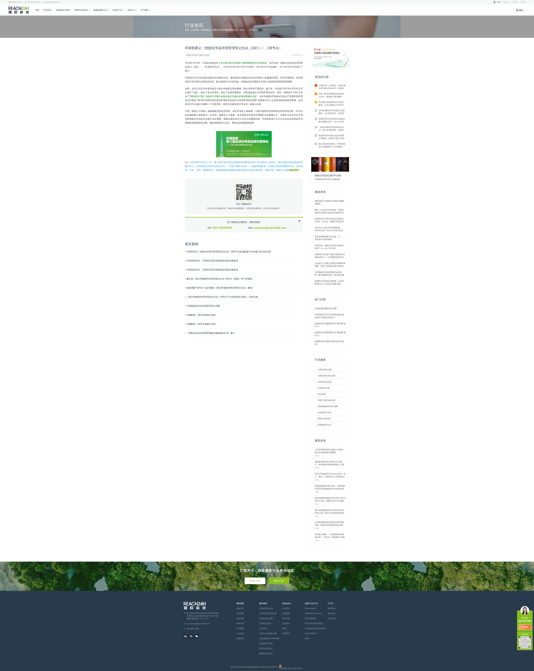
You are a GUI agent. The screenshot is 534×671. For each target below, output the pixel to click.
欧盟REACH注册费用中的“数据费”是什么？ (330, 333)
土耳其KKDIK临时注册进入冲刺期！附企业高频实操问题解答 (330, 451)
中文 (498, 2)
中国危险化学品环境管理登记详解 (203, 306)
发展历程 (240, 618)
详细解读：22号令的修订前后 (201, 315)
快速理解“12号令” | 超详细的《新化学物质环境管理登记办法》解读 (219, 288)
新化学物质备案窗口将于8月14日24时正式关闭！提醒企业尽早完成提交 (330, 499)
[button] (344, 65)
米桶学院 (286, 633)
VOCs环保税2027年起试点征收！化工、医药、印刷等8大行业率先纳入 (330, 475)
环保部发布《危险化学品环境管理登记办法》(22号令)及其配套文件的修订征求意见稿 (228, 251)
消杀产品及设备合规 (326, 400)
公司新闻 (240, 628)
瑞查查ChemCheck (313, 613)
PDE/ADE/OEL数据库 (314, 623)
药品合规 (322, 394)
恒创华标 (331, 618)
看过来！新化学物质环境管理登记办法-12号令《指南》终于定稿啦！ (220, 278)
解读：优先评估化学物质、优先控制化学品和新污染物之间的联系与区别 (329, 211)
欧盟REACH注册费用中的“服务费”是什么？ (330, 324)
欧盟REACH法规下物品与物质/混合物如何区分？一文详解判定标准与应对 (330, 256)
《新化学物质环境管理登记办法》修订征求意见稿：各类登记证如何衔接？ (331, 128)
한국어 (523, 2)
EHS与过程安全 (324, 418)
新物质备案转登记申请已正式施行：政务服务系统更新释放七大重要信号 (329, 463)
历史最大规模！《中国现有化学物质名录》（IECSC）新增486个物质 (330, 535)
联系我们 (240, 638)
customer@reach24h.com (269, 227)
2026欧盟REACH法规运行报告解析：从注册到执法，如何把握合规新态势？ (332, 112)
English (506, 2)
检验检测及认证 (324, 425)
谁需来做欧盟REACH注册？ (326, 308)
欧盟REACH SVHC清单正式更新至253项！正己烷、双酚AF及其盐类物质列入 (330, 220)
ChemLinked (310, 608)
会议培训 (286, 623)
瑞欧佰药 (331, 613)
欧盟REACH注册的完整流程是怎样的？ (329, 342)
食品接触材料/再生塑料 (328, 406)
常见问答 (286, 618)
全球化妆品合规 (324, 382)
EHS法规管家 (310, 618)
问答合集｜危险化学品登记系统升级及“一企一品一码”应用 (329, 246)
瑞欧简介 (240, 608)
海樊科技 (331, 608)
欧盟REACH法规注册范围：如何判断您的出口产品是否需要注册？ (329, 282)
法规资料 (286, 613)
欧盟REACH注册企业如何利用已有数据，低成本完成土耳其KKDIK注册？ (331, 137)
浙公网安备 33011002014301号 (291, 668)
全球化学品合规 (324, 369)
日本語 (514, 2)
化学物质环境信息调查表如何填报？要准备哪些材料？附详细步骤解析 (329, 273)
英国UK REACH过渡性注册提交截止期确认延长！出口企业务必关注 (332, 120)
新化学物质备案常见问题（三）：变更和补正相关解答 (329, 237)
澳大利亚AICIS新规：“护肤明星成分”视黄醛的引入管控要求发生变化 (332, 145)
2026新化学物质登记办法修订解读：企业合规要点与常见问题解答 (331, 103)
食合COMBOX (311, 633)
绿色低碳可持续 (324, 412)
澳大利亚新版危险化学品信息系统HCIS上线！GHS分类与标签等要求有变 (329, 511)
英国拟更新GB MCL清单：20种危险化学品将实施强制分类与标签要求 (330, 487)
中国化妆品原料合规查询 (315, 628)
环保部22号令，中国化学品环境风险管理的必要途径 (212, 260)
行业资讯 (195, 30)
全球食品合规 (323, 388)
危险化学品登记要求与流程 (197, 55)
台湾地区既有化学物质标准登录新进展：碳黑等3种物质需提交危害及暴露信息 (330, 523)
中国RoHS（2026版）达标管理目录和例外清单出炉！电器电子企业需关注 (332, 87)
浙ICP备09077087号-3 (270, 667)
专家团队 (240, 613)
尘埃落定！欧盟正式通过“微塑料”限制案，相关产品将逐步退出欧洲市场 (330, 264)
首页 (37, 10)
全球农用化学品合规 (326, 376)
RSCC (307, 638)
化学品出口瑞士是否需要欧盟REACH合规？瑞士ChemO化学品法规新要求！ (330, 229)
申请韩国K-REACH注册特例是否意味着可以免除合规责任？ (329, 316)
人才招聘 (240, 633)
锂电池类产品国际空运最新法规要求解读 (329, 202)
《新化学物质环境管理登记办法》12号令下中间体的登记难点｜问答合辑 (222, 297)
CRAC (284, 628)
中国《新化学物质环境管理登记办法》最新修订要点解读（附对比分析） (331, 95)
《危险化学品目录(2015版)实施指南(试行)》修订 (210, 333)
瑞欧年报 (240, 623)
